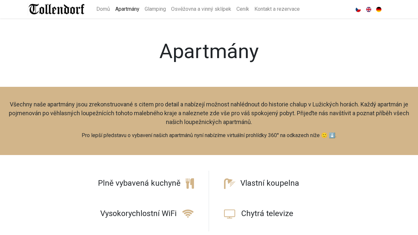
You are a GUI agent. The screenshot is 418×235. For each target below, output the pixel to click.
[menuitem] (103, 9)
